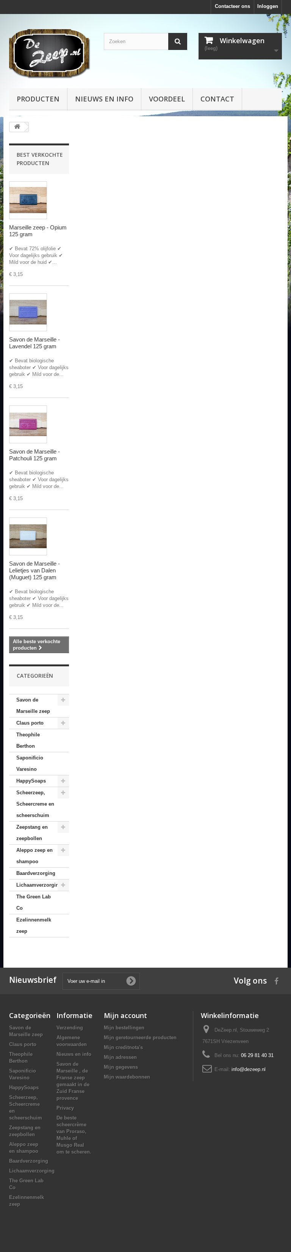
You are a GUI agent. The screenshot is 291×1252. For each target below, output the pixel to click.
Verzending (69, 1028)
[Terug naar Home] (17, 127)
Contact (217, 98)
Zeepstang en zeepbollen (32, 832)
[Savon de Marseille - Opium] (28, 200)
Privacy (65, 1108)
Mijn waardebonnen (127, 1077)
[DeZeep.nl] (50, 54)
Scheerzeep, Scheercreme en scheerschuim (35, 804)
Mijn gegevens (121, 1067)
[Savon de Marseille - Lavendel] (28, 312)
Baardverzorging (35, 873)
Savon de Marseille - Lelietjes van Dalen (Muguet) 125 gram (34, 570)
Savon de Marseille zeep (33, 705)
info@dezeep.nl (249, 1069)
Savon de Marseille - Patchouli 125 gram (34, 455)
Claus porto (30, 723)
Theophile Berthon (28, 740)
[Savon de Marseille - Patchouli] (28, 424)
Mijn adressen (120, 1057)
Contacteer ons (232, 6)
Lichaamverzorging (39, 885)
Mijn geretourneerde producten (140, 1037)
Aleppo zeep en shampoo (34, 855)
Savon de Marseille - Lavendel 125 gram (34, 342)
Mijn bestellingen (124, 1028)
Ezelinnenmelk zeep (33, 925)
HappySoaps (31, 781)
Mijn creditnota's (123, 1047)
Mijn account (125, 1015)
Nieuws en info (104, 98)
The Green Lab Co (33, 902)
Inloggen (267, 6)
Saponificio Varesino (29, 763)
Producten (38, 98)
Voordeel (167, 98)
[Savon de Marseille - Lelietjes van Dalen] (28, 536)
